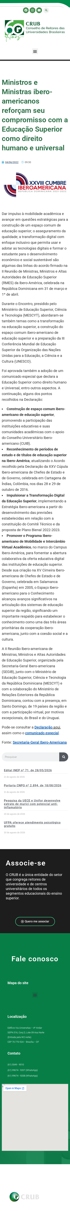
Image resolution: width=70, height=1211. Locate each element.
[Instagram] (32, 10)
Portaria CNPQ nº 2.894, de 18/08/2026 (32, 785)
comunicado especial (42, 733)
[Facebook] (26, 10)
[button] (46, 10)
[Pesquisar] (63, 756)
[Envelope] (39, 10)
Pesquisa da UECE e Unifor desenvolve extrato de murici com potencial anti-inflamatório (32, 804)
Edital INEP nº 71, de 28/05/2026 (28, 770)
